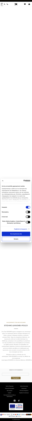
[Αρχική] (16, 4)
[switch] (28, 212)
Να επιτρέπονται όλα (16, 234)
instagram (15, 401)
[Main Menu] (2, 4)
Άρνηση (16, 239)
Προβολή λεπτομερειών (20, 229)
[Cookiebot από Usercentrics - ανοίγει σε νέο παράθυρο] (23, 181)
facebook (19, 401)
